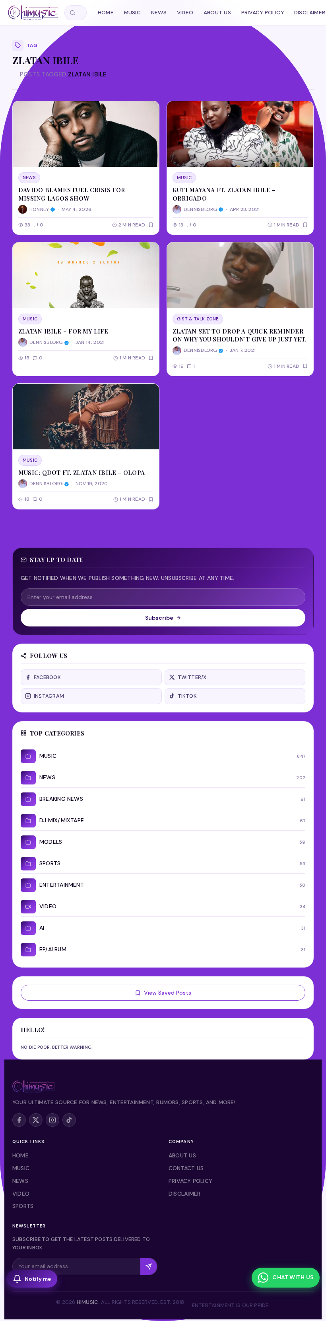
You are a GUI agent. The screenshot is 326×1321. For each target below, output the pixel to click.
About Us (217, 12)
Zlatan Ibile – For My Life (63, 331)
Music (132, 12)
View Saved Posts (167, 992)
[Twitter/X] (36, 1120)
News (159, 12)
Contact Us (186, 1168)
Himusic (88, 1302)
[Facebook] (19, 1120)
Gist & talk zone (198, 319)
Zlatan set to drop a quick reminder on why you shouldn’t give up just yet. (240, 335)
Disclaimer (184, 1193)
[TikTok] (69, 1120)
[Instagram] (52, 1120)
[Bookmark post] (150, 224)
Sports (22, 1206)
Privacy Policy (262, 12)
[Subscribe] (148, 1266)
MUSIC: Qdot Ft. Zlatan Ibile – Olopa (81, 472)
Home (106, 12)
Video (185, 12)
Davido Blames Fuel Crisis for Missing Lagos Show (71, 194)
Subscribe (159, 617)
